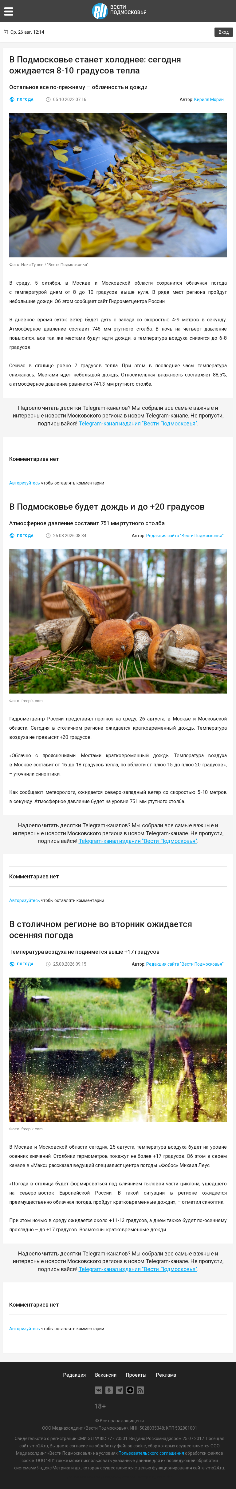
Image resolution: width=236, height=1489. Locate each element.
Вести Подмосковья (119, 11)
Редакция (74, 1375)
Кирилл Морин (209, 99)
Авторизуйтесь (24, 483)
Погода (25, 99)
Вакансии (105, 1375)
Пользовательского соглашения (151, 1453)
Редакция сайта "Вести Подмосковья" (185, 535)
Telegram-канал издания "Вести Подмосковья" (138, 423)
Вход (224, 32)
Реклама (166, 1375)
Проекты (136, 1375)
